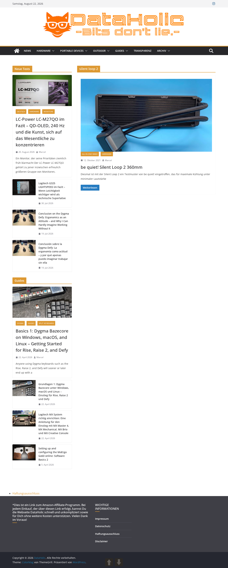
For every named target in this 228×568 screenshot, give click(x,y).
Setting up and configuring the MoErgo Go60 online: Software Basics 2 (52, 454)
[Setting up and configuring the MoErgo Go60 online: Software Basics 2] (24, 456)
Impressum (102, 518)
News (27, 50)
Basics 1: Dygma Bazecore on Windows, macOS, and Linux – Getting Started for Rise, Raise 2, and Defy (42, 340)
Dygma (20, 323)
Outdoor (99, 50)
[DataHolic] (16, 51)
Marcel (108, 160)
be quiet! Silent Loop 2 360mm (111, 167)
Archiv (161, 50)
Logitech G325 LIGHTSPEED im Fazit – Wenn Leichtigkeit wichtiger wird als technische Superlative (52, 191)
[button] (53, 50)
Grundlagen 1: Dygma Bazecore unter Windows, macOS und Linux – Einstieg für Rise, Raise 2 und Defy (53, 391)
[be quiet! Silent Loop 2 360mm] (146, 115)
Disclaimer (101, 541)
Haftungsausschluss (26, 493)
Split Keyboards (46, 323)
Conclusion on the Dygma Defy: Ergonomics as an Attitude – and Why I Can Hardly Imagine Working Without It (53, 221)
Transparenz (142, 50)
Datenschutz (102, 526)
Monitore (48, 111)
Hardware (44, 50)
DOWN (119, 562)
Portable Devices (72, 50)
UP (109, 562)
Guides (119, 50)
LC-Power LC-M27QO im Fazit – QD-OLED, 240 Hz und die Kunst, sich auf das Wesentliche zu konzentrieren (40, 132)
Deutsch (21, 111)
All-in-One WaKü (89, 154)
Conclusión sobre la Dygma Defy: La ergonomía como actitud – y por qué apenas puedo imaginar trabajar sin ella (53, 253)
